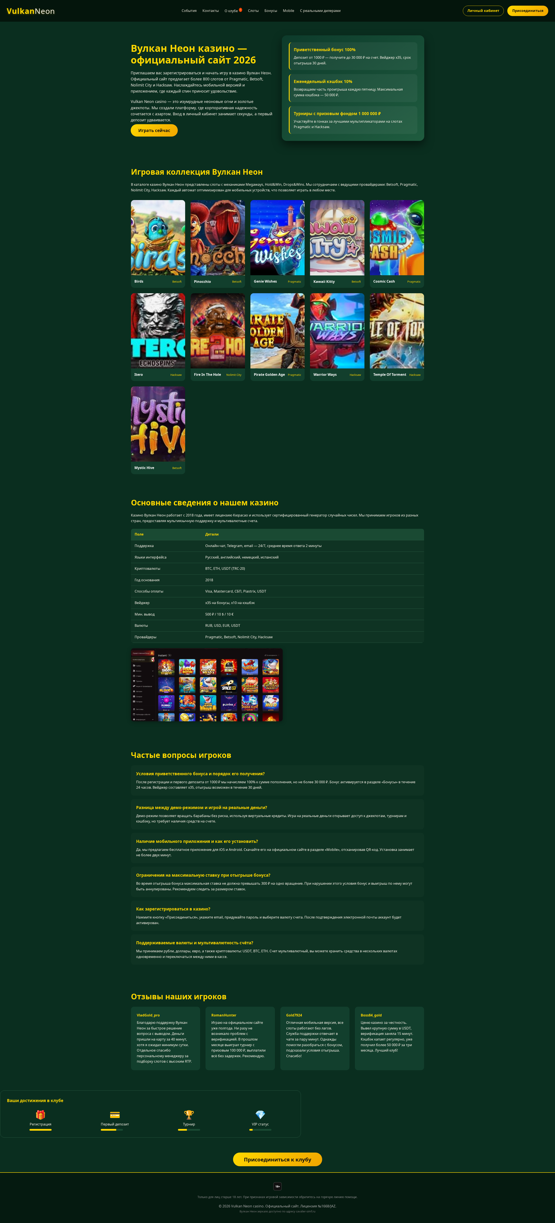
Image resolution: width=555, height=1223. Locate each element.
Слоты (253, 10)
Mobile (288, 10)
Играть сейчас (154, 130)
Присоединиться (527, 10)
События (189, 10)
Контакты (210, 10)
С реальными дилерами (320, 10)
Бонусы (270, 10)
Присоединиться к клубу (277, 1159)
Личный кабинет (483, 10)
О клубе (233, 10)
